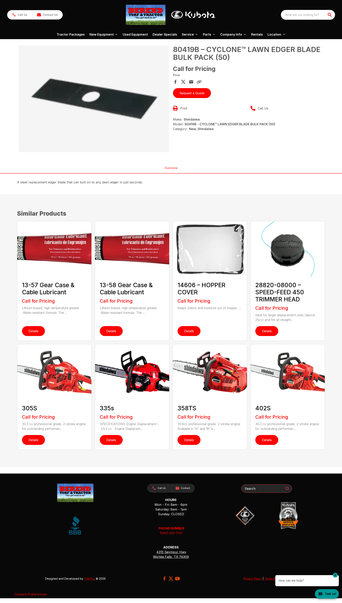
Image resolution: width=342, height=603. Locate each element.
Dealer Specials (165, 34)
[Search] (287, 488)
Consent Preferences (30, 594)
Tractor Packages (71, 34)
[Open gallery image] (94, 98)
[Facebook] (164, 578)
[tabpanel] (94, 99)
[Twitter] (170, 578)
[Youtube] (177, 578)
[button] (19, 14)
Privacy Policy (252, 578)
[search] (330, 14)
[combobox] (308, 15)
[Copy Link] (199, 81)
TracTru (89, 578)
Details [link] (33, 331)
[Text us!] (327, 594)
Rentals (257, 34)
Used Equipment (135, 34)
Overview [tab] (171, 168)
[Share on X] (183, 81)
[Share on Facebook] (175, 81)
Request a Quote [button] (192, 93)
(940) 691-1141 (171, 533)
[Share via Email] (191, 81)
